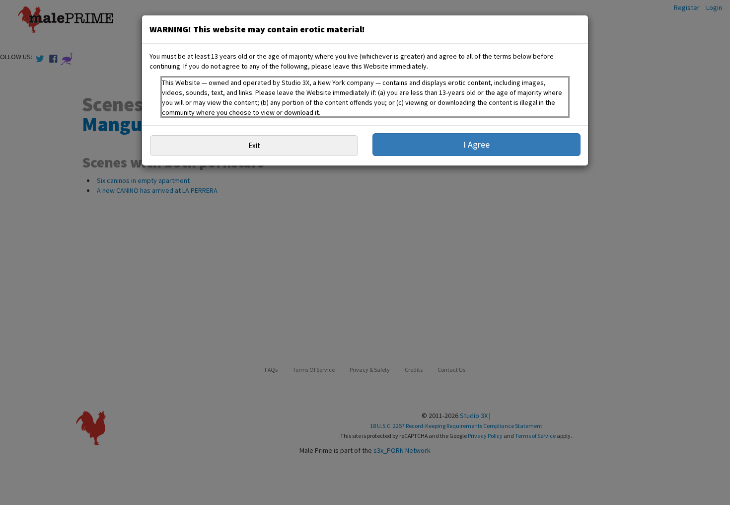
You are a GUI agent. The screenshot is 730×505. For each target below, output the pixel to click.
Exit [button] (254, 145)
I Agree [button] (476, 144)
